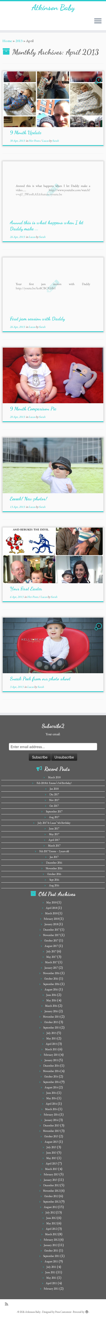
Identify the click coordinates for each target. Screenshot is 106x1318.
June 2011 (50, 1272)
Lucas (45, 141)
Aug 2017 (54, 817)
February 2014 (51, 1114)
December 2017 (51, 929)
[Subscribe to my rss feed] (8, 1304)
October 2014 (51, 1076)
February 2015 (51, 1054)
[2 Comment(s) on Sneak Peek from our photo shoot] (99, 630)
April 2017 (54, 840)
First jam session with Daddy (37, 319)
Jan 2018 (54, 788)
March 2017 (54, 845)
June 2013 (51, 1152)
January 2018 (51, 924)
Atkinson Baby (53, 7)
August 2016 (51, 989)
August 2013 (51, 1141)
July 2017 (51, 951)
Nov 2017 (54, 800)
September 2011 (51, 1256)
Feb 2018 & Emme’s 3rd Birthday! (54, 783)
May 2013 (51, 1158)
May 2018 (51, 902)
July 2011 (51, 1267)
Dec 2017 (54, 794)
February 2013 (51, 1174)
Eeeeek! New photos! (28, 499)
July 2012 (50, 1212)
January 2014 (51, 1120)
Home (7, 40)
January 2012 (50, 1245)
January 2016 (51, 1011)
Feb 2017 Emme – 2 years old (54, 851)
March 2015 (51, 1049)
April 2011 (51, 1283)
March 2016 (51, 1005)
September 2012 (51, 1201)
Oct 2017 (54, 805)
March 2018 (54, 777)
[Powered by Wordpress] (86, 1311)
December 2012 (51, 1185)
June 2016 (51, 995)
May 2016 (51, 1000)
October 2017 (51, 940)
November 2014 (51, 1071)
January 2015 (51, 1060)
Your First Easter (26, 589)
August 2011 (51, 1261)
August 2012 (50, 1207)
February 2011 (51, 1288)
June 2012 (51, 1218)
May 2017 (54, 834)
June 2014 (51, 1093)
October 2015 (51, 1022)
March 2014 (51, 1109)
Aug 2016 (54, 885)
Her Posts (34, 141)
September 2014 (51, 1082)
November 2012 (51, 1190)
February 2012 (51, 1239)
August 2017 (51, 946)
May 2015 (51, 1038)
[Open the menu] (98, 21)
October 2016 (54, 874)
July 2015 (51, 1033)
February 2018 (51, 918)
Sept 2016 (54, 879)
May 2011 (51, 1277)
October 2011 (51, 1250)
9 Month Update (25, 132)
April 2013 (51, 1163)
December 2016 (54, 862)
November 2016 (54, 868)
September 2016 (51, 984)
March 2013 (51, 1169)
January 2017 (51, 967)
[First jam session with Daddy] (53, 285)
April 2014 (51, 1103)
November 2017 (51, 935)
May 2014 (51, 1098)
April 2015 (51, 1044)
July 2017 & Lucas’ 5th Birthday (54, 823)
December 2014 (51, 1065)
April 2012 (51, 1228)
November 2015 (51, 1016)
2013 (19, 40)
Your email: (53, 734)
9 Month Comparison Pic (33, 409)
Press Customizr (63, 1312)
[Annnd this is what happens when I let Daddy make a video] (53, 189)
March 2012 (51, 1234)
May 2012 (51, 1223)
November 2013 (51, 1131)
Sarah (55, 141)
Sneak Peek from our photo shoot (40, 679)
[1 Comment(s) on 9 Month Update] (99, 84)
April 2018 (51, 908)
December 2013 (51, 1125)
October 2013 (51, 1136)
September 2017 (54, 811)
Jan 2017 (54, 857)
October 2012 (51, 1196)
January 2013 (50, 1180)
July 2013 (51, 1147)
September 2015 (51, 1027)
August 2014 (51, 1087)
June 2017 (54, 828)
